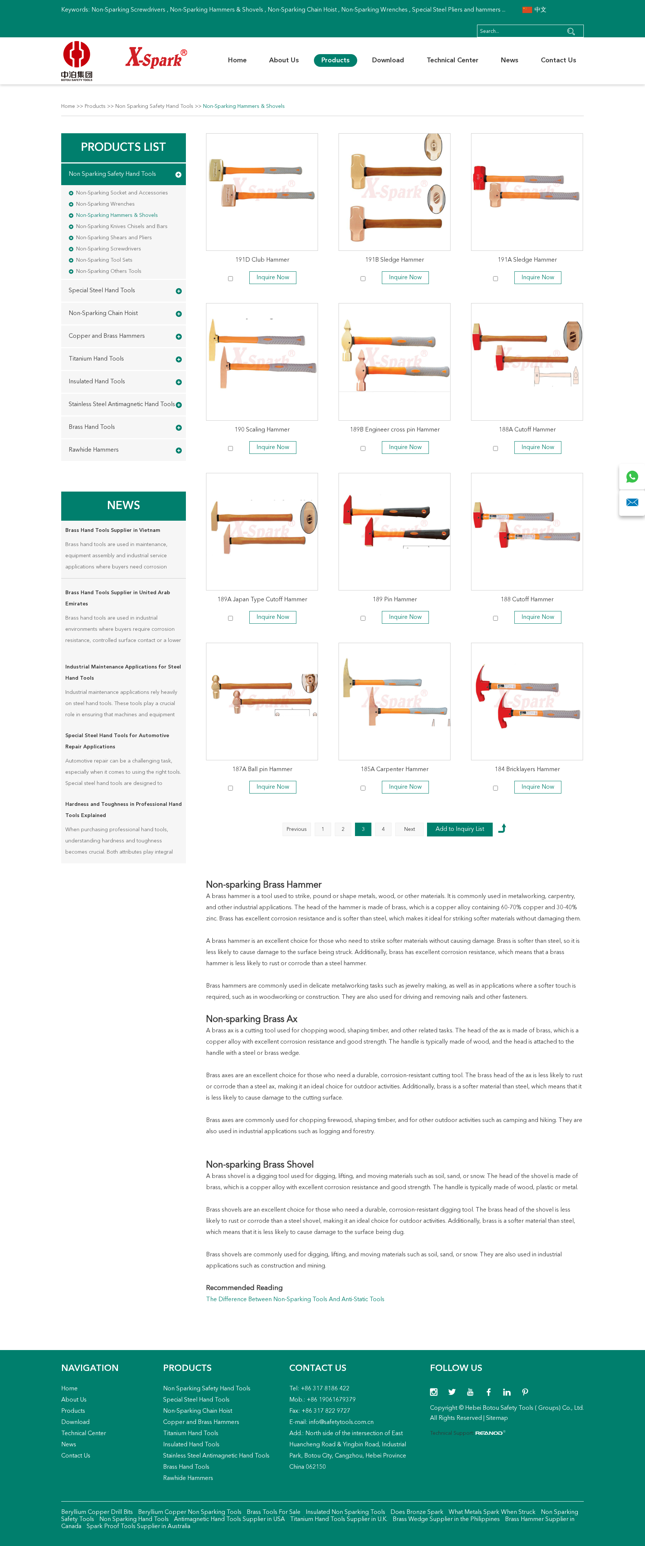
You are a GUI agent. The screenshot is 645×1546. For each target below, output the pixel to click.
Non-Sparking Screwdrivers (128, 10)
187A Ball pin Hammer (262, 770)
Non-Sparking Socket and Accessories (122, 193)
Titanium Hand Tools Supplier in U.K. (338, 1519)
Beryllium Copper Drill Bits (97, 1512)
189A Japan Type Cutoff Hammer (262, 600)
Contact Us (558, 60)
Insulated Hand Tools (97, 382)
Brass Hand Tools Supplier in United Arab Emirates (117, 598)
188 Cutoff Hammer (527, 600)
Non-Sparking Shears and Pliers (114, 237)
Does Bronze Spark (416, 1512)
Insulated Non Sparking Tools (344, 1512)
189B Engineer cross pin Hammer (395, 430)
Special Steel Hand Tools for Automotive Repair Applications (117, 741)
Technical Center (453, 60)
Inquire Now (272, 278)
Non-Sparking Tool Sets (104, 260)
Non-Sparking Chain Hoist (302, 10)
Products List (123, 147)
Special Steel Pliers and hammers (456, 10)
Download (388, 60)
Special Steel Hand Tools (102, 291)
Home (237, 60)
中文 (539, 10)
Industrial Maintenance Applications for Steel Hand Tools (123, 672)
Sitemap (497, 1418)
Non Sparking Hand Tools (133, 1519)
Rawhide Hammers (94, 450)
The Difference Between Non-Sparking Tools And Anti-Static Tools (295, 1300)
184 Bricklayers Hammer (527, 770)
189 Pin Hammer (395, 600)
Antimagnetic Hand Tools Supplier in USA (228, 1519)
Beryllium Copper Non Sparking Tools (189, 1512)
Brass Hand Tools (92, 427)
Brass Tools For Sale (272, 1512)
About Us (284, 60)
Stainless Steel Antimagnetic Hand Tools (122, 405)
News (509, 60)
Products (335, 60)
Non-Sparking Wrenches (374, 10)
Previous (297, 829)
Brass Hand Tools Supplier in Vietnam (112, 530)
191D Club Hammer (262, 260)
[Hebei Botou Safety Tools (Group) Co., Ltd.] (124, 61)
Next (409, 829)
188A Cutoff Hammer (527, 430)
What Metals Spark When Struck (491, 1512)
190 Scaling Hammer (262, 430)
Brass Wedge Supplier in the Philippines (445, 1519)
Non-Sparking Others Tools (108, 271)
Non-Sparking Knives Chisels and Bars (122, 226)
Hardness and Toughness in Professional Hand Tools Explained (123, 810)
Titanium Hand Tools (96, 359)
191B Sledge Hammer (394, 260)
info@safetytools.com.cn (341, 1422)
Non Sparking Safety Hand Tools (154, 106)
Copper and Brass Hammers (107, 336)
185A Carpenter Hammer (395, 770)
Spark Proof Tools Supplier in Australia (137, 1527)
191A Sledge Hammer (527, 260)
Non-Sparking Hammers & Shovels (216, 10)
